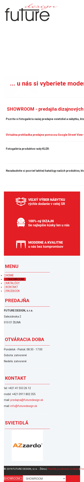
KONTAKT (12, 287)
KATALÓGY (13, 283)
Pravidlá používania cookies (63, 468)
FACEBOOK (13, 290)
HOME (10, 275)
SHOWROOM (16, 279)
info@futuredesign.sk (23, 406)
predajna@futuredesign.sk (26, 400)
